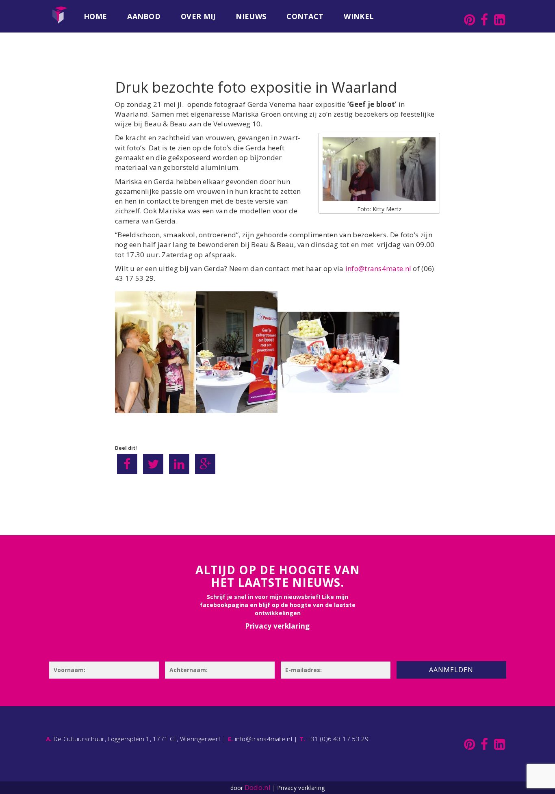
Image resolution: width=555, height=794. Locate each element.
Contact (304, 16)
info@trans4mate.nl (378, 268)
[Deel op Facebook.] (127, 464)
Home (95, 16)
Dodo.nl (258, 787)
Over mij (198, 16)
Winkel (359, 16)
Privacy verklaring (277, 626)
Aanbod (143, 16)
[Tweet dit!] (153, 464)
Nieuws (251, 16)
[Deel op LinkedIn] (179, 464)
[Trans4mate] (60, 10)
